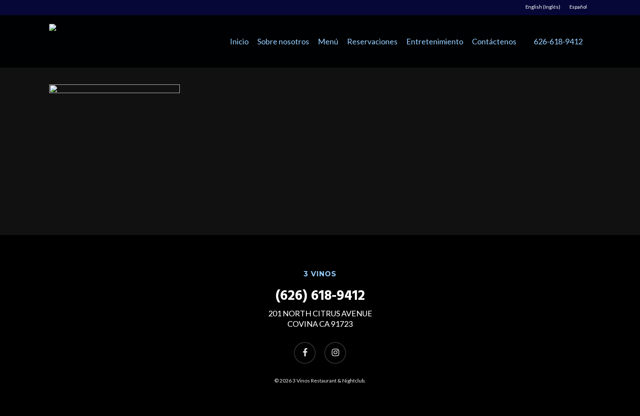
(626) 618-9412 (320, 296)
